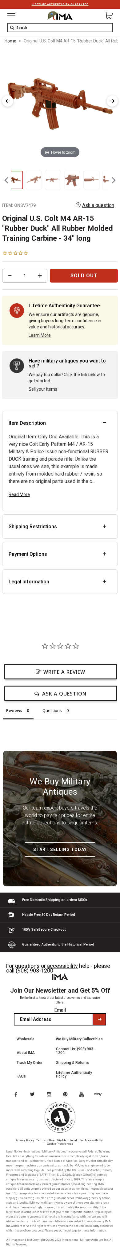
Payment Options (28, 554)
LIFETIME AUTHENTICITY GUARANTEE (60, 4)
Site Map (62, 1140)
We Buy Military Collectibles (79, 1039)
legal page (71, 1230)
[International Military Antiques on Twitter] (32, 1095)
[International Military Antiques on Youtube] (83, 1095)
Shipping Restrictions (33, 526)
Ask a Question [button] (64, 693)
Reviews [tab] (14, 710)
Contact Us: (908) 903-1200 (75, 1051)
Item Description (27, 423)
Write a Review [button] (64, 672)
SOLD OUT (84, 276)
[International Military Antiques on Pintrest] (66, 1095)
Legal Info (76, 1140)
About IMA (26, 1053)
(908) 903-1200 (34, 970)
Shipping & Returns (72, 1062)
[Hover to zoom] (60, 105)
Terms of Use (45, 1140)
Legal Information (29, 582)
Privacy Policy (24, 1140)
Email (60, 1010)
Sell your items (43, 389)
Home (10, 40)
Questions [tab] (52, 710)
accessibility (62, 966)
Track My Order (29, 1062)
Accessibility (94, 1140)
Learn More (40, 335)
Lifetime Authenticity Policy (74, 1074)
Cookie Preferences (60, 1143)
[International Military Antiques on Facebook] (15, 1095)
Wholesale (25, 1039)
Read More (19, 494)
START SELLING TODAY (60, 849)
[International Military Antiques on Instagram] (49, 1095)
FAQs (21, 1076)
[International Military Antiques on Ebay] (100, 1095)
